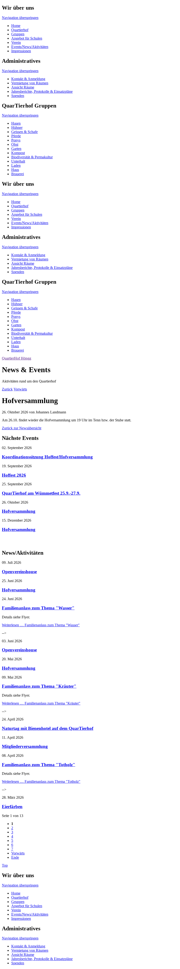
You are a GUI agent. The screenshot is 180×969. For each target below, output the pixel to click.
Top (5, 865)
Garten (16, 149)
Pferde (16, 136)
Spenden (17, 96)
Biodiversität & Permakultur (32, 157)
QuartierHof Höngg (16, 358)
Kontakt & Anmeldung (28, 79)
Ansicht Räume (22, 87)
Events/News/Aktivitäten (29, 47)
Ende (15, 857)
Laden (16, 165)
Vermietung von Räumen (29, 83)
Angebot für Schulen (26, 38)
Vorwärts (20, 389)
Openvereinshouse (19, 571)
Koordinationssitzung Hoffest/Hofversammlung (47, 456)
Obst (14, 144)
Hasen (16, 123)
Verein (16, 43)
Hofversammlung (18, 511)
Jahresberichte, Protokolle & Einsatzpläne (42, 91)
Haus (15, 170)
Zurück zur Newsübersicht (21, 428)
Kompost (18, 153)
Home (15, 26)
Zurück (7, 389)
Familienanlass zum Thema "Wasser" (38, 607)
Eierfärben (12, 806)
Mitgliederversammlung (25, 746)
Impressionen (21, 51)
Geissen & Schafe (24, 132)
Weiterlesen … (41, 625)
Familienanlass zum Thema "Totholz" (38, 764)
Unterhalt (18, 161)
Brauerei (17, 174)
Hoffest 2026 (14, 475)
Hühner (16, 128)
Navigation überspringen (20, 18)
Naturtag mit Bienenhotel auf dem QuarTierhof (47, 728)
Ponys (15, 140)
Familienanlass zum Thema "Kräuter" (39, 686)
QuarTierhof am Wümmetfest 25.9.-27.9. (41, 493)
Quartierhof (19, 30)
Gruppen (17, 34)
